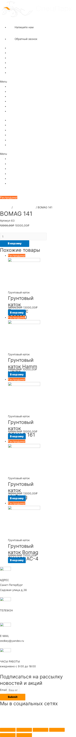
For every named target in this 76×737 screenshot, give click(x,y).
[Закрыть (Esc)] (8, 730)
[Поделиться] (24, 730)
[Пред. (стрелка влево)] (8, 735)
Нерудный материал (21, 57)
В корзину (14, 243)
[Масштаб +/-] (57, 730)
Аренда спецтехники (21, 52)
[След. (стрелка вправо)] (24, 735)
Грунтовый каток (24, 207)
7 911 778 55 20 (18, 21)
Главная (13, 47)
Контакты (14, 72)
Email (3, 690)
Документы (15, 67)
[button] (38, 81)
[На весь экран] (40, 730)
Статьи (12, 62)
